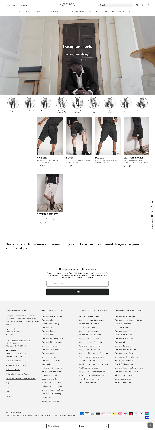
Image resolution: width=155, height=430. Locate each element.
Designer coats (48, 353)
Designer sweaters (49, 346)
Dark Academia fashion (51, 401)
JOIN (77, 292)
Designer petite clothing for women (92, 375)
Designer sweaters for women (90, 349)
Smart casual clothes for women (91, 357)
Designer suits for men (124, 342)
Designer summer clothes (52, 316)
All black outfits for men (124, 375)
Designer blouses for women (90, 346)
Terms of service (33, 415)
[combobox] (61, 426)
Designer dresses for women (90, 335)
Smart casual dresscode (51, 382)
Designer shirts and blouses (53, 342)
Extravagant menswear (124, 360)
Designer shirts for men (124, 346)
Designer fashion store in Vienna (17, 374)
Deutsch (14, 5)
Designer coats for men (124, 338)
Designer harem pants (50, 349)
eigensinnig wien (16, 412)
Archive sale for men (123, 382)
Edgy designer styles (50, 375)
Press (8, 387)
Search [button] (102, 5)
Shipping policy (46, 415)
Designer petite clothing (51, 394)
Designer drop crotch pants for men (129, 320)
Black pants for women (88, 327)
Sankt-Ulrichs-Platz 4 (13, 332)
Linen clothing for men (124, 379)
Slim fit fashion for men (124, 364)
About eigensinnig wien (14, 360)
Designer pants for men (124, 324)
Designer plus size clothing (52, 390)
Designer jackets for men (125, 331)
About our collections (13, 369)
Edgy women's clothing (88, 360)
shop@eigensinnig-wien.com (20, 340)
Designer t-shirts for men (125, 353)
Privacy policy (21, 415)
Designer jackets (48, 335)
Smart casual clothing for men (126, 357)
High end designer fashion (52, 368)
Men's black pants (122, 327)
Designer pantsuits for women (90, 342)
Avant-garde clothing (50, 324)
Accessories (47, 364)
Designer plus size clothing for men (129, 368)
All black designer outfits (52, 371)
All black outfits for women (89, 379)
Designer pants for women (89, 324)
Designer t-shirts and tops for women (93, 353)
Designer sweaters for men (125, 349)
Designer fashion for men (125, 316)
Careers (8, 392)
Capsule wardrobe (49, 397)
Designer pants (48, 327)
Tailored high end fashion (52, 386)
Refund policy (10, 415)
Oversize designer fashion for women (93, 364)
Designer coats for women (89, 338)
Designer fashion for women (90, 316)
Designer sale (47, 320)
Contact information (59, 415)
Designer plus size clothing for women (93, 371)
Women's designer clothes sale (91, 382)
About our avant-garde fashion (16, 365)
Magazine (9, 383)
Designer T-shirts (49, 357)
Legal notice (72, 415)
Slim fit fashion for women (89, 368)
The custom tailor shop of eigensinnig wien (21, 378)
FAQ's (8, 396)
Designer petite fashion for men (127, 371)
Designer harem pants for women (92, 320)
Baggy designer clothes (51, 379)
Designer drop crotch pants (53, 360)
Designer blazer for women (89, 331)
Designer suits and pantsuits (53, 338)
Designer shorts (48, 331)
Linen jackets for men (123, 335)
